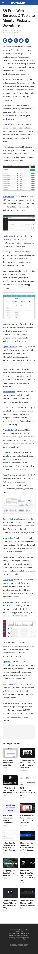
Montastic (7, 703)
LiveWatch (8, 407)
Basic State (8, 684)
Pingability (8, 430)
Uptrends (7, 661)
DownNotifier (9, 369)
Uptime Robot (9, 557)
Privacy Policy (21, 939)
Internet (18, 30)
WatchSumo (8, 147)
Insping (6, 251)
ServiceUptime (9, 519)
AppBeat (7, 324)
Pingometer (8, 196)
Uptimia (6, 236)
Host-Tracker (9, 475)
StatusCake (8, 602)
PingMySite (8, 105)
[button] (5, 40)
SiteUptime (8, 579)
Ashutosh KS (9, 30)
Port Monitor (9, 391)
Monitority (8, 538)
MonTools (7, 452)
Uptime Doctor (9, 346)
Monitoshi (7, 124)
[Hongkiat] (19, 2)
